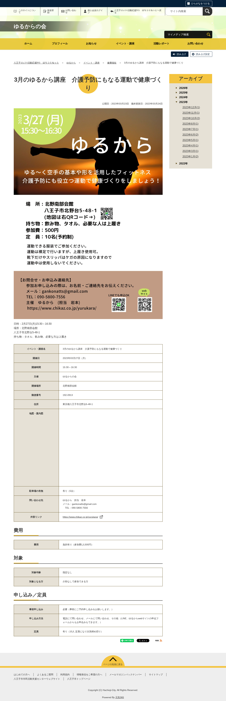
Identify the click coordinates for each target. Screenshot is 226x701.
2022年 (183, 163)
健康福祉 (111, 62)
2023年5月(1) (190, 140)
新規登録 (50, 11)
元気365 (119, 697)
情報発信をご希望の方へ (89, 674)
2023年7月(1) (190, 129)
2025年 (183, 92)
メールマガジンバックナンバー (125, 674)
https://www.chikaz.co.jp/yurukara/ (80, 517)
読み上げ (181, 54)
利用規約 (65, 674)
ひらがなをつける (200, 3)
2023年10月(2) (191, 118)
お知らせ (91, 43)
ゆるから (71, 62)
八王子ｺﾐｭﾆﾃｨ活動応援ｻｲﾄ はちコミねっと (36, 62)
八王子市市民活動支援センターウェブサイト (37, 678)
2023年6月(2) (190, 134)
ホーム (28, 43)
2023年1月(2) (190, 156)
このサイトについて (27, 11)
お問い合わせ (70, 11)
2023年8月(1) (190, 123)
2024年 (183, 97)
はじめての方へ (22, 674)
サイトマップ (156, 674)
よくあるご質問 (45, 674)
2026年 (183, 88)
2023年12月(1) (191, 107)
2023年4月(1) (190, 145)
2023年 (183, 102)
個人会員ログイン (95, 11)
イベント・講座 (125, 43)
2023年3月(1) (190, 151)
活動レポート (161, 43)
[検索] (207, 11)
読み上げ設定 (203, 54)
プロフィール (60, 43)
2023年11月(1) (191, 112)
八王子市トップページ (78, 678)
